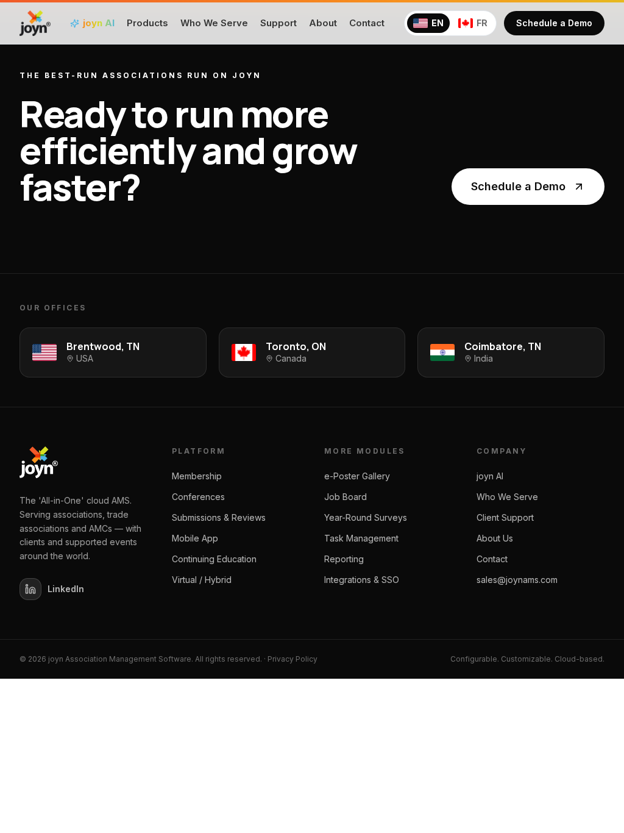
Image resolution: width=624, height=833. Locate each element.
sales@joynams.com (517, 579)
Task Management (361, 538)
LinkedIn (66, 589)
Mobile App (195, 538)
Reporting (344, 559)
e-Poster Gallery (357, 476)
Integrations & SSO (361, 579)
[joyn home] (35, 23)
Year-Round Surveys (365, 517)
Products (147, 23)
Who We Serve (214, 23)
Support (278, 23)
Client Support (505, 517)
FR (482, 23)
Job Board (345, 497)
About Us (495, 538)
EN (437, 23)
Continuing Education (214, 559)
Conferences (198, 497)
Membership (197, 476)
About (323, 23)
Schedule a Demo (554, 23)
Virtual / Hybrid (202, 579)
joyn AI (490, 476)
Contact (367, 23)
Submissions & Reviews (219, 517)
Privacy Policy (292, 658)
